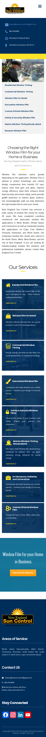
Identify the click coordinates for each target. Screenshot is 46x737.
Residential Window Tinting (18, 85)
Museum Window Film (15, 131)
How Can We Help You (23, 572)
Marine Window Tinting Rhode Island (23, 124)
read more (10, 303)
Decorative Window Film (17, 105)
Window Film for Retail (16, 98)
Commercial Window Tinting (19, 92)
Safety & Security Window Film (20, 118)
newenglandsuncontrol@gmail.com (22, 24)
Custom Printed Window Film (19, 111)
